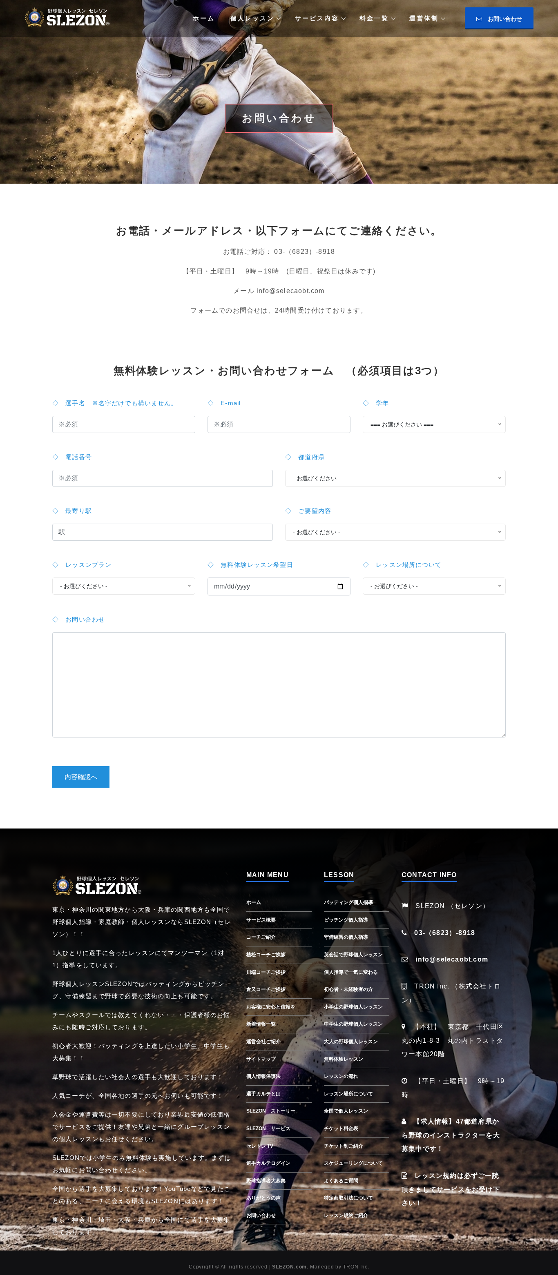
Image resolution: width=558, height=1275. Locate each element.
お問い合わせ (502, 19)
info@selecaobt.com (451, 959)
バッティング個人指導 (348, 902)
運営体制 (424, 18)
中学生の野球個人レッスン (353, 1024)
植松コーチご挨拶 (266, 954)
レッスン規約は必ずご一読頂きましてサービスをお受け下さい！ (451, 1189)
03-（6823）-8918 (444, 932)
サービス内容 (317, 18)
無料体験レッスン (343, 1059)
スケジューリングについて (353, 1163)
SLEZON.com (289, 1267)
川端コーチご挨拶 (266, 972)
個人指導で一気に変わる (351, 972)
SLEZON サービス (268, 1128)
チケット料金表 (341, 1128)
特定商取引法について (348, 1198)
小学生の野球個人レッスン (353, 1007)
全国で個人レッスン (346, 1111)
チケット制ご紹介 (343, 1146)
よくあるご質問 (341, 1181)
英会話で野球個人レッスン (353, 954)
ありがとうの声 (263, 1198)
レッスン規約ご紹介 (346, 1215)
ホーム (204, 18)
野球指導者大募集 (266, 1181)
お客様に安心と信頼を (270, 1007)
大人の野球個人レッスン (351, 1041)
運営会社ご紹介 (263, 1041)
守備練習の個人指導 (346, 937)
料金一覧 (374, 18)
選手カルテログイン (268, 1163)
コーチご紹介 (261, 937)
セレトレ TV (259, 1146)
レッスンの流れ (341, 1076)
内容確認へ (81, 776)
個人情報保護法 (263, 1076)
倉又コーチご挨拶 (266, 989)
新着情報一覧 (261, 1024)
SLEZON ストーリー (270, 1111)
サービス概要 (261, 920)
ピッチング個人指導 (346, 920)
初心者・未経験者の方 (348, 989)
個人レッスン (252, 18)
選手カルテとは (263, 1094)
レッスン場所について (348, 1094)
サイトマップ (261, 1059)
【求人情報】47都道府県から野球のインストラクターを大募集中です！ (451, 1135)
